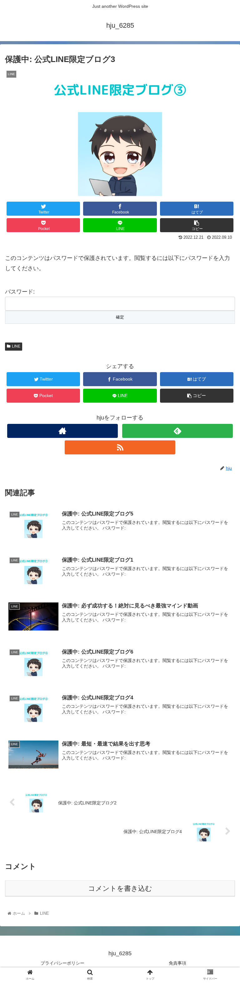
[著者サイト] (62, 431)
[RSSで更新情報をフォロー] (120, 447)
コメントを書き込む (120, 888)
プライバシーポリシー (62, 963)
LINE (16, 346)
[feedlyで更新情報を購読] (177, 431)
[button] (221, 683)
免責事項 (177, 963)
